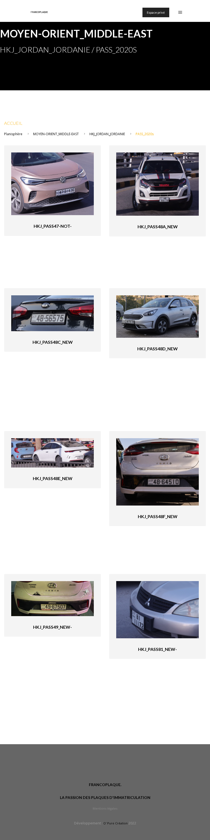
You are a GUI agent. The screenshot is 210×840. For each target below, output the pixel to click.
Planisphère (13, 134)
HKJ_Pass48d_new (157, 348)
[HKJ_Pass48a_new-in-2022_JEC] (157, 183)
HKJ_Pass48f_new (157, 516)
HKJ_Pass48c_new (53, 342)
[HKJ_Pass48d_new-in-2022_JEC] (157, 316)
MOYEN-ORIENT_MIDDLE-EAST (56, 134)
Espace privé (156, 12)
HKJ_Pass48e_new (52, 478)
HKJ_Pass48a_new (158, 226)
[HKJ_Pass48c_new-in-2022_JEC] (52, 312)
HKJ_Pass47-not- (53, 226)
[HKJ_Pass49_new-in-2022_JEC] (52, 598)
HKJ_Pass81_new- (157, 649)
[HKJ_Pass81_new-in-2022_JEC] (157, 609)
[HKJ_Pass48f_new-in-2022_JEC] (157, 471)
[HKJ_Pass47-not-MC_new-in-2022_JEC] (52, 183)
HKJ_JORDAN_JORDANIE (107, 134)
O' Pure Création (115, 823)
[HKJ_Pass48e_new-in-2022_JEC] (52, 452)
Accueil (13, 123)
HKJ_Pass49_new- (52, 627)
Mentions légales (105, 808)
